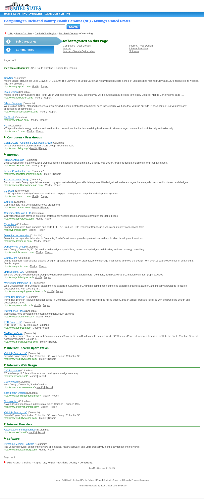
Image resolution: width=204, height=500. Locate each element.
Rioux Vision (11, 92)
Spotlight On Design (15, 393)
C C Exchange (12, 370)
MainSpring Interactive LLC (18, 283)
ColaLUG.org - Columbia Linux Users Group (28, 142)
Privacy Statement (140, 480)
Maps (16, 13)
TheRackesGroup (13, 333)
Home (8, 13)
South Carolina (45, 68)
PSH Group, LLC (13, 322)
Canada (127, 480)
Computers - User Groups (77, 45)
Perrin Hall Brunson (14, 297)
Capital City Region (66, 68)
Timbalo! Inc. (11, 401)
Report (44, 86)
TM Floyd (9, 117)
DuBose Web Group (15, 246)
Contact (107, 480)
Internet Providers (138, 48)
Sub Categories (26, 41)
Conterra (9, 202)
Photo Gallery (32, 13)
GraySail (8, 78)
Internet (67, 48)
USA (31, 68)
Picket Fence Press (14, 311)
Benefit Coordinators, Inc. (17, 171)
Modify (35, 86)
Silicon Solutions (13, 103)
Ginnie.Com (10, 257)
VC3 (6, 125)
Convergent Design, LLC (17, 213)
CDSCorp (9, 190)
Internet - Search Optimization (79, 51)
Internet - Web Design (141, 45)
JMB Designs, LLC (14, 271)
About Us (117, 480)
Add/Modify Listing (57, 13)
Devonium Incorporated (16, 235)
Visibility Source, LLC (15, 353)
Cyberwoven (11, 381)
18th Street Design (14, 160)
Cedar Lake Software (116, 485)
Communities (25, 50)
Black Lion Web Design (16, 179)
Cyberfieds (10, 224)
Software (134, 51)
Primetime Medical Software (19, 444)
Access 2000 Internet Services (20, 429)
